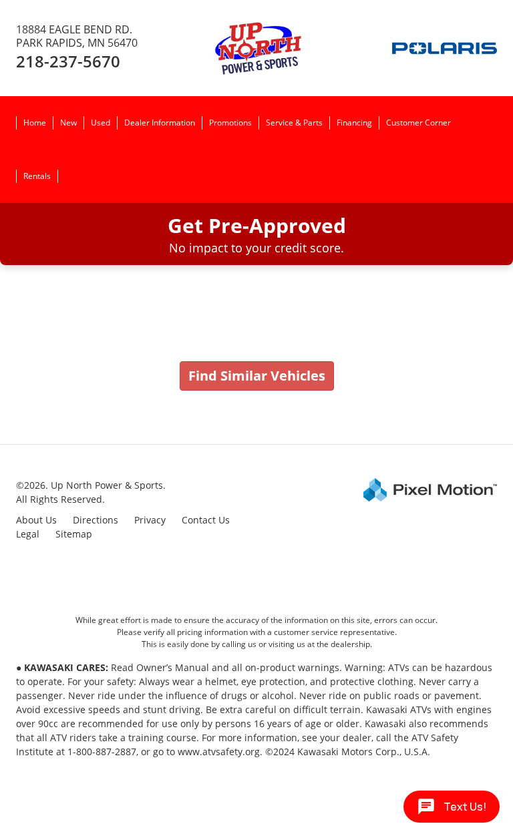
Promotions (230, 122)
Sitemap (73, 534)
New (68, 122)
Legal (27, 534)
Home (34, 122)
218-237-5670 (68, 61)
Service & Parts (294, 122)
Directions (95, 519)
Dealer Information (159, 122)
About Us (36, 519)
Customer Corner (418, 122)
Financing (354, 122)
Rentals (37, 176)
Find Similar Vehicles (256, 376)
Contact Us (206, 519)
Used (100, 122)
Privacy (150, 519)
